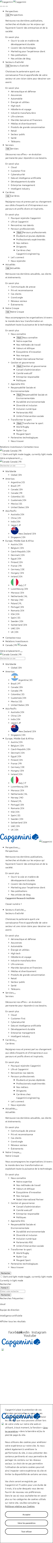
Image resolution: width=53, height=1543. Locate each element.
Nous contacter (13, 1377)
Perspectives (16, 14)
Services (14, 148)
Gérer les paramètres (26, 1523)
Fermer (4, 1288)
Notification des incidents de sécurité (22, 1394)
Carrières (14, 195)
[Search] (1, 6)
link (8, 15)
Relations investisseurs (16, 1384)
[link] (13, 1)
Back (19, 233)
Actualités (15, 267)
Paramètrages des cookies (18, 1402)
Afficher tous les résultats (13, 1321)
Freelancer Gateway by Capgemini (21, 1369)
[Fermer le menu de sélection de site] (21, 458)
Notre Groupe (17, 311)
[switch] (1, 454)
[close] (4, 6)
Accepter (26, 1514)
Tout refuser (26, 1531)
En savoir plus (12, 36)
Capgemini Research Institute (20, 898)
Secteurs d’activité (19, 65)
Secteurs (10, 1359)
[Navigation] (7, 6)
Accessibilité (12, 1391)
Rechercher (5, 1273)
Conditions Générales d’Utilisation (21, 1387)
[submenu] (19, 848)
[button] (16, 644)
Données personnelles (16, 1398)
